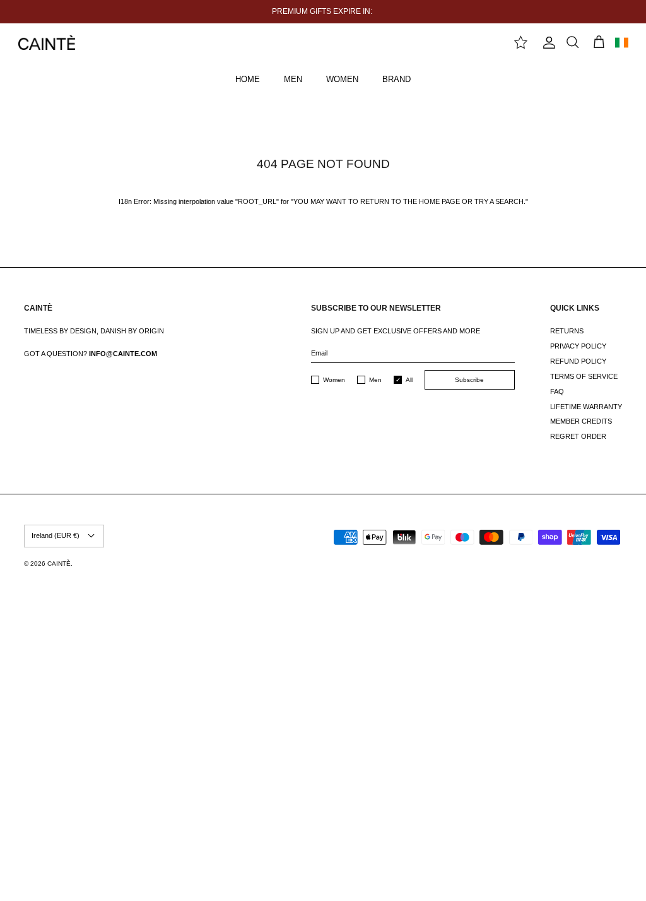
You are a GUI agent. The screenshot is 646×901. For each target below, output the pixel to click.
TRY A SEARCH (499, 201)
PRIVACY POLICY (578, 346)
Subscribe (469, 379)
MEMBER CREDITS (581, 421)
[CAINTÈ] (46, 42)
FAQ (557, 391)
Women (334, 379)
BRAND (396, 79)
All (409, 379)
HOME (247, 79)
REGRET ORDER (578, 436)
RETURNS (567, 331)
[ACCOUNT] (546, 42)
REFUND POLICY (578, 361)
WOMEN (342, 79)
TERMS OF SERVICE (584, 376)
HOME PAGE (439, 201)
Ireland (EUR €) (55, 535)
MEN (293, 79)
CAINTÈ (59, 563)
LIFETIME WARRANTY (586, 406)
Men (375, 379)
